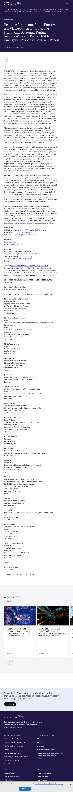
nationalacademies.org (25, 223)
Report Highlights (10, 242)
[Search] (63, 3)
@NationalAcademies (29, 235)
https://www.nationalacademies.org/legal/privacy (49, 784)
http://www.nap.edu (43, 270)
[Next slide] (11, 663)
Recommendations (11, 244)
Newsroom (8, 261)
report (11, 83)
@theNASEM (24, 230)
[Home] (5, 9)
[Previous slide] (6, 663)
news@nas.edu (26, 259)
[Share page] (6, 61)
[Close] (70, 784)
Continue (25, 788)
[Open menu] (67, 3)
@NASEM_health (39, 230)
